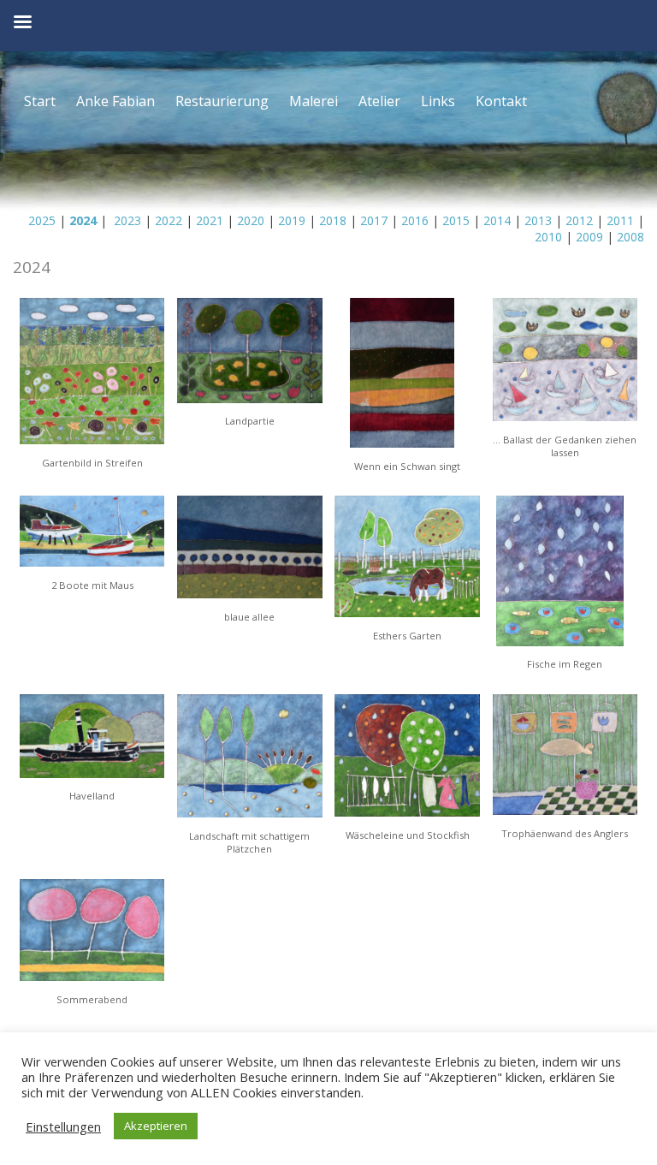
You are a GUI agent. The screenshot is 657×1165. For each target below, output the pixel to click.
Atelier (379, 101)
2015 (456, 220)
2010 (548, 237)
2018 (332, 220)
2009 (589, 237)
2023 (125, 220)
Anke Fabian (115, 101)
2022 (166, 220)
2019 (291, 220)
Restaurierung (222, 101)
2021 (209, 220)
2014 (497, 220)
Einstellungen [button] (63, 1126)
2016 (415, 220)
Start (40, 101)
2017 (374, 220)
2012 (579, 220)
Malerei (313, 101)
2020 (250, 220)
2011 (620, 220)
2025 (42, 220)
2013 (538, 220)
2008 (630, 237)
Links (438, 101)
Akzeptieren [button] (155, 1125)
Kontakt (501, 101)
